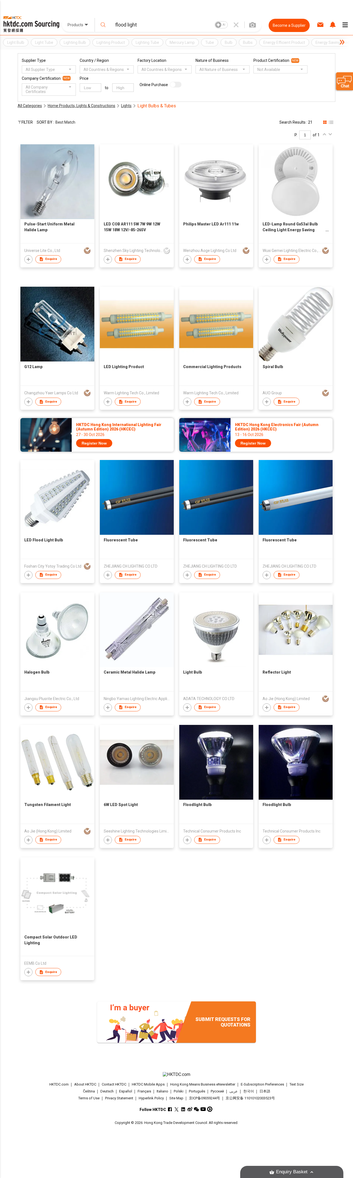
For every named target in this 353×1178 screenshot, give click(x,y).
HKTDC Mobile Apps (148, 1084)
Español (125, 1091)
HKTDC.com (59, 1084)
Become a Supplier (289, 25)
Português (197, 1091)
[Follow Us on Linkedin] (183, 1109)
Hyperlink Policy (151, 1098)
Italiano (162, 1091)
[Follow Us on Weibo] (189, 1109)
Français (144, 1091)
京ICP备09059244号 (204, 1098)
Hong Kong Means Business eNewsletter (202, 1084)
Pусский (217, 1091)
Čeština (89, 1091)
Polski (178, 1091)
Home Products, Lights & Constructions (81, 105)
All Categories (30, 105)
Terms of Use (89, 1098)
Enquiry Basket (291, 1171)
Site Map (176, 1098)
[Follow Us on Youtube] (203, 1109)
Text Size (297, 1084)
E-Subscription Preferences (262, 1084)
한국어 (248, 1091)
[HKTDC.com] (176, 1074)
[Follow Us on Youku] (209, 1109)
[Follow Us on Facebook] (170, 1109)
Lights (126, 105)
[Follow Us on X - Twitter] (176, 1109)
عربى (233, 1091)
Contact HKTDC (114, 1084)
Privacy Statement (119, 1098)
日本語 (265, 1091)
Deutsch (107, 1091)
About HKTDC (85, 1084)
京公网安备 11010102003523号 (250, 1098)
